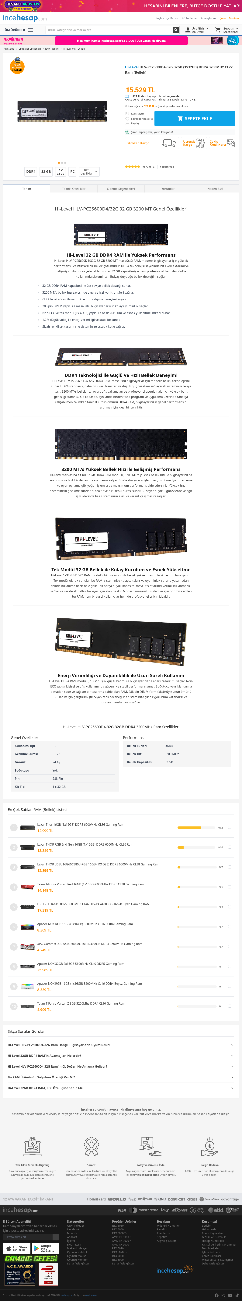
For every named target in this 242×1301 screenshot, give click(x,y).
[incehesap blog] (175, 1258)
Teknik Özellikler (74, 189)
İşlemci (71, 1241)
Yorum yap (167, 166)
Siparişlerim (208, 18)
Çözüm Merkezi (229, 18)
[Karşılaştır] (229, 827)
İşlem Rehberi (211, 1252)
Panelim (162, 1229)
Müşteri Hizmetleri (169, 1225)
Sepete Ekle (198, 118)
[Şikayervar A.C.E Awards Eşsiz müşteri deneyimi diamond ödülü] (20, 1274)
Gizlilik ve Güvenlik (214, 1237)
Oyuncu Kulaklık (77, 1252)
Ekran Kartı (74, 1244)
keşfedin (38, 1178)
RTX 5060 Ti (119, 1233)
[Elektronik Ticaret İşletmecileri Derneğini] (215, 1210)
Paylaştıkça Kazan (167, 18)
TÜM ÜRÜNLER (14, 30)
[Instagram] (223, 1295)
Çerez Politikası (211, 1256)
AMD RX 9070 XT (122, 1241)
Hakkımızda (209, 1229)
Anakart (72, 1237)
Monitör (72, 1233)
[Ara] (176, 30)
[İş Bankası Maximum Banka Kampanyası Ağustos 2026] (121, 40)
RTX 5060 (118, 1229)
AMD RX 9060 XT (122, 1237)
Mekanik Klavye (77, 1248)
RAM (136, 261)
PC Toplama (189, 18)
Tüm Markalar (211, 1248)
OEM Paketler (75, 1225)
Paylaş (135, 123)
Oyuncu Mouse (76, 1256)
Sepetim (162, 1237)
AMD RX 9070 (120, 1244)
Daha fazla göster (78, 1263)
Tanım (26, 189)
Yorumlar (168, 189)
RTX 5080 (118, 1256)
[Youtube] (230, 1295)
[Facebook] (217, 1295)
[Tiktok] (237, 1295)
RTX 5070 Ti (119, 1252)
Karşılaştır (137, 113)
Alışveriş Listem (167, 1241)
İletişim (206, 1225)
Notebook (73, 1229)
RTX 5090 (118, 1259)
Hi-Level (132, 67)
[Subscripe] (56, 1237)
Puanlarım (163, 1233)
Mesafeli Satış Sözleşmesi (218, 1259)
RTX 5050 (118, 1225)
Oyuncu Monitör (77, 1259)
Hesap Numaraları (213, 1241)
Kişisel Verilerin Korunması (219, 1244)
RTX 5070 (118, 1248)
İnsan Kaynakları (212, 1233)
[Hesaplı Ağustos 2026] (121, 6)
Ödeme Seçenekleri (121, 189)
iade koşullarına (149, 1174)
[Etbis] (48, 1274)
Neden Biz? (215, 189)
